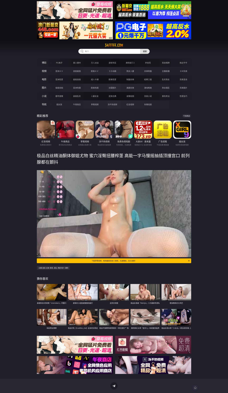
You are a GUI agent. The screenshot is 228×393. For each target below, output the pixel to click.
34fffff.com (114, 45)
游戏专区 (112, 62)
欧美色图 (95, 87)
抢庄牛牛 (183, 62)
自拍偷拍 (77, 71)
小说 (44, 96)
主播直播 (166, 71)
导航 (44, 104)
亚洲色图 (77, 87)
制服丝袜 (130, 79)
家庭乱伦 (77, 96)
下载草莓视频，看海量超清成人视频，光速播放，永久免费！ (114, 261)
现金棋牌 (166, 62)
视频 (44, 71)
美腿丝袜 (130, 87)
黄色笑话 (166, 96)
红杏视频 (130, 104)
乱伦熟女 (166, 79)
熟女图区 (166, 87)
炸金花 (148, 62)
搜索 (145, 51)
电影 (44, 79)
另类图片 (183, 87)
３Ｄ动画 (112, 71)
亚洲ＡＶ (59, 71)
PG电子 (59, 62)
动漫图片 (112, 87)
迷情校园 (130, 96)
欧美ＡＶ (95, 71)
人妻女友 (95, 96)
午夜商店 (77, 104)
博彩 (44, 62)
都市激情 (59, 96)
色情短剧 (148, 104)
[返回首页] (195, 388)
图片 (44, 87)
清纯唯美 (148, 87)
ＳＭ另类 (183, 71)
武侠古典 (112, 96)
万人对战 (95, 62)
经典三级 (148, 79)
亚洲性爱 (59, 79)
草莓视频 (95, 104)
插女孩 (59, 104)
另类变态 (183, 79)
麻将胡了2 (130, 62)
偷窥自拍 (59, 87)
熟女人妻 (130, 71)
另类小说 (148, 96)
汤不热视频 (112, 104)
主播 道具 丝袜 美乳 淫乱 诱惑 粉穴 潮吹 (53, 268)
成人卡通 (95, 79)
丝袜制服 (148, 71)
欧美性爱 (112, 79)
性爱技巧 (183, 96)
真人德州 (77, 62)
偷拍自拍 (77, 79)
